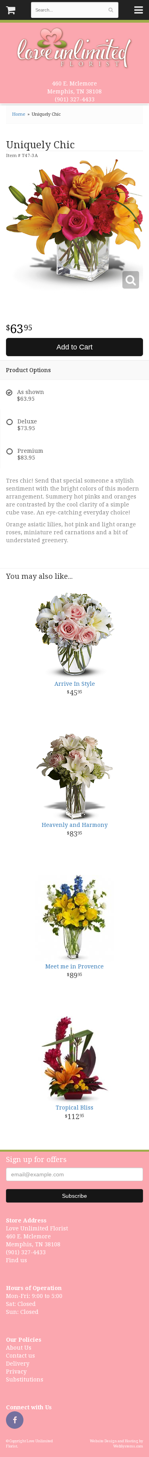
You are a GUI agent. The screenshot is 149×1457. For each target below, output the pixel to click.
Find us (16, 1260)
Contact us (20, 1355)
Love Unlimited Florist (74, 48)
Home (18, 114)
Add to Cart (74, 347)
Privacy (16, 1371)
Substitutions (24, 1379)
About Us (18, 1347)
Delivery (17, 1363)
